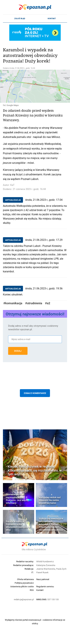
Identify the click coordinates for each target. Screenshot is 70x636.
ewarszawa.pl (34, 619)
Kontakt (52, 18)
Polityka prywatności (24, 583)
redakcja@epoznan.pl (24, 599)
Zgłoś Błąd (19, 18)
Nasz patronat (42, 579)
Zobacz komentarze (35, 393)
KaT (12, 184)
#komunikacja (12, 303)
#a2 (47, 303)
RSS (32, 590)
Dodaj (17, 350)
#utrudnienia (33, 303)
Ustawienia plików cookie (22, 586)
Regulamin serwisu (45, 586)
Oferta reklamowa (25, 579)
